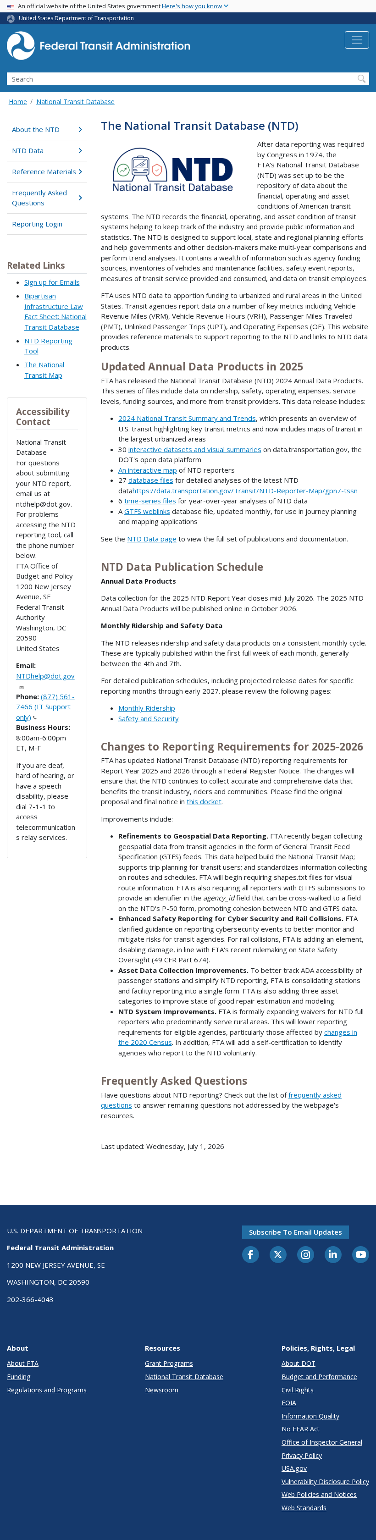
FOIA (289, 1402)
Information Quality (310, 1416)
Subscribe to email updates (295, 1231)
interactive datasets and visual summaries (194, 449)
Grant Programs (169, 1363)
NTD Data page (152, 538)
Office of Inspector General (322, 1442)
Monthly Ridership (146, 707)
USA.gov (294, 1468)
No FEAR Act (301, 1428)
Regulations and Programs (47, 1389)
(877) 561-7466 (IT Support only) (45, 707)
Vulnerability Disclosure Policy (325, 1481)
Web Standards (304, 1507)
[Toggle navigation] (357, 40)
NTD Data (28, 150)
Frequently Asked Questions (39, 198)
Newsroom (161, 1389)
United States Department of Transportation (76, 18)
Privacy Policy (302, 1455)
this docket (204, 801)
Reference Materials (44, 171)
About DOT (298, 1363)
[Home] (98, 48)
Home (18, 101)
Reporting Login (37, 223)
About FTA (23, 1363)
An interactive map (147, 470)
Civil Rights (298, 1389)
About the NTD (36, 129)
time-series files (150, 500)
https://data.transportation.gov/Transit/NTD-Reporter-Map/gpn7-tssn (245, 490)
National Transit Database (75, 101)
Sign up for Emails (52, 282)
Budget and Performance (319, 1376)
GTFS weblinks (147, 511)
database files (150, 480)
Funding (19, 1376)
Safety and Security (148, 718)
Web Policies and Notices (319, 1494)
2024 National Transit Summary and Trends (187, 418)
